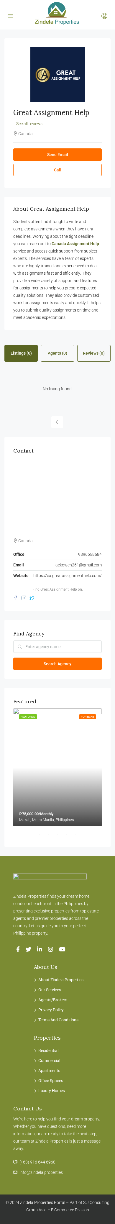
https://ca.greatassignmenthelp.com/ (67, 575)
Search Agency (57, 663)
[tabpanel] (57, 767)
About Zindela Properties (60, 979)
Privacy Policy (51, 1009)
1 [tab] (43, 837)
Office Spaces (50, 1080)
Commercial (49, 1060)
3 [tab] (60, 837)
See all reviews (29, 123)
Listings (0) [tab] (21, 353)
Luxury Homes (51, 1090)
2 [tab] (52, 837)
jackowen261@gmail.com (78, 565)
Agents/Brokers (52, 999)
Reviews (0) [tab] (94, 353)
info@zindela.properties (41, 1172)
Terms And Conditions (58, 1019)
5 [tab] (78, 837)
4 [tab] (69, 837)
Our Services (49, 989)
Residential (48, 1050)
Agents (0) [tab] (57, 353)
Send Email (57, 154)
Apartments (49, 1070)
